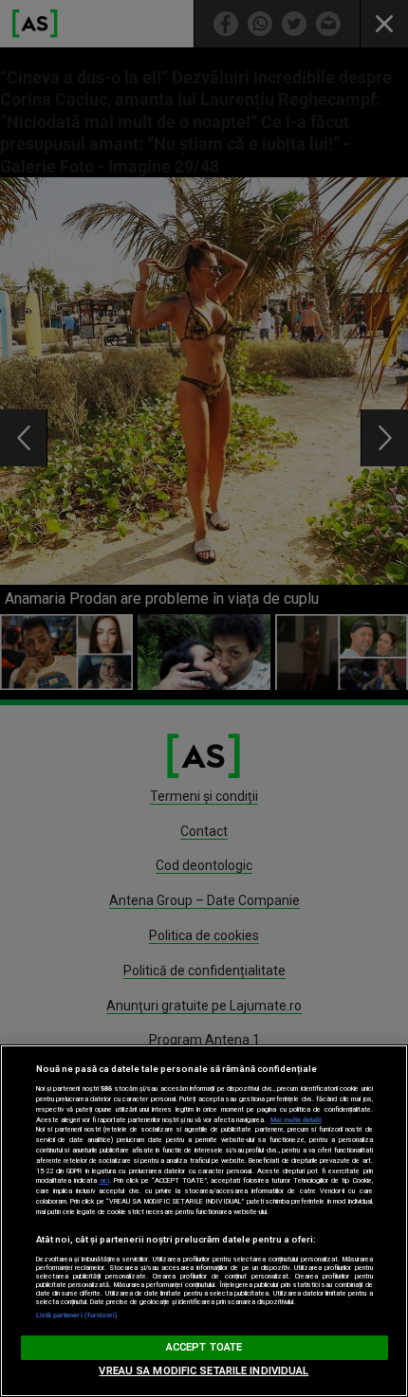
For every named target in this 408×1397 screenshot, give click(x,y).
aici (104, 1180)
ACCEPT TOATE (204, 1347)
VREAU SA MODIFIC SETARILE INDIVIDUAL (203, 1371)
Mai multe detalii (296, 1120)
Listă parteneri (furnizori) (77, 1315)
